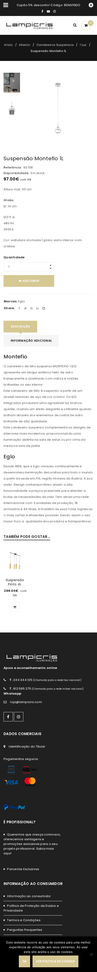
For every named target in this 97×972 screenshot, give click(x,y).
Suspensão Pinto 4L (15, 582)
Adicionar (30, 281)
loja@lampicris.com (26, 702)
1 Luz (83, 45)
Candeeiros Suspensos (55, 45)
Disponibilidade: (16, 173)
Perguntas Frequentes (24, 930)
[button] (15, 607)
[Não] (91, 954)
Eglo (21, 301)
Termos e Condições (23, 920)
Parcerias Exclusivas (23, 869)
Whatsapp (12, 693)
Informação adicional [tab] (31, 340)
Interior (24, 45)
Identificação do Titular (27, 746)
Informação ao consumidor (29, 896)
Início (8, 45)
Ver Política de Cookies (55, 961)
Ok (24, 961)
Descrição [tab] (20, 326)
